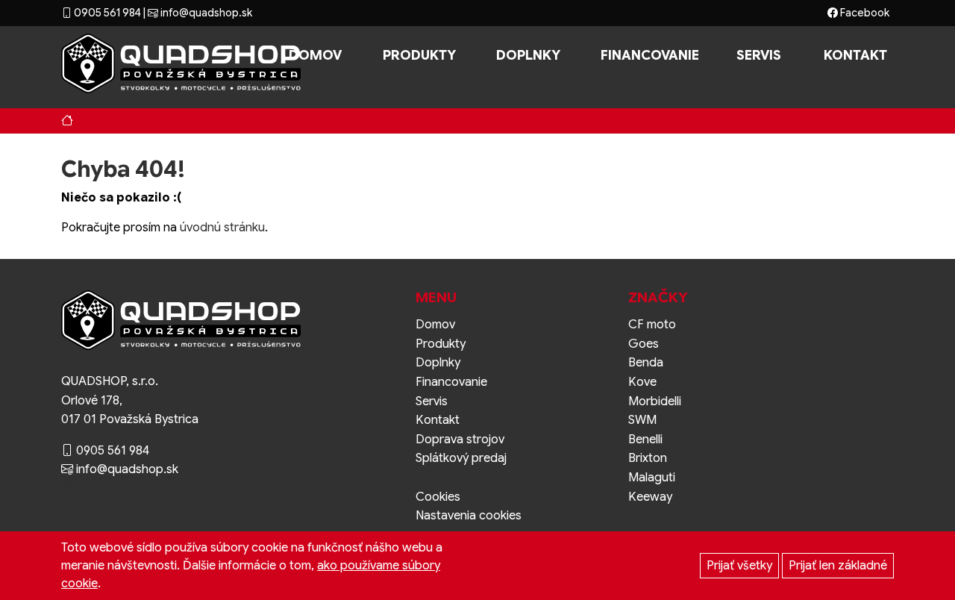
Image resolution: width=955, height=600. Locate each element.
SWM (642, 420)
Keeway (650, 497)
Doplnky (528, 55)
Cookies (438, 497)
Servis (758, 55)
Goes (643, 344)
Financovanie (650, 55)
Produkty (419, 55)
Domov (315, 55)
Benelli (645, 439)
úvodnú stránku (222, 227)
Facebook (863, 12)
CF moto (652, 324)
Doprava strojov (460, 439)
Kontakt (855, 55)
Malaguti (651, 477)
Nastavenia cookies (469, 515)
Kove (642, 382)
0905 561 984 (106, 12)
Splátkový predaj (461, 458)
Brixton (647, 458)
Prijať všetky (739, 565)
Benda (645, 362)
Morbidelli (654, 401)
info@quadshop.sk (205, 12)
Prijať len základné (838, 565)
